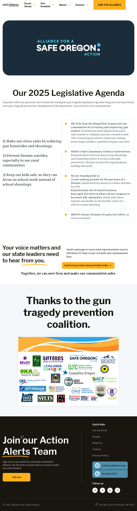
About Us (97, 443)
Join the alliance (109, 4)
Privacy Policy (100, 455)
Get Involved (99, 430)
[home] (11, 5)
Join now (16, 477)
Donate (96, 436)
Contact (96, 449)
